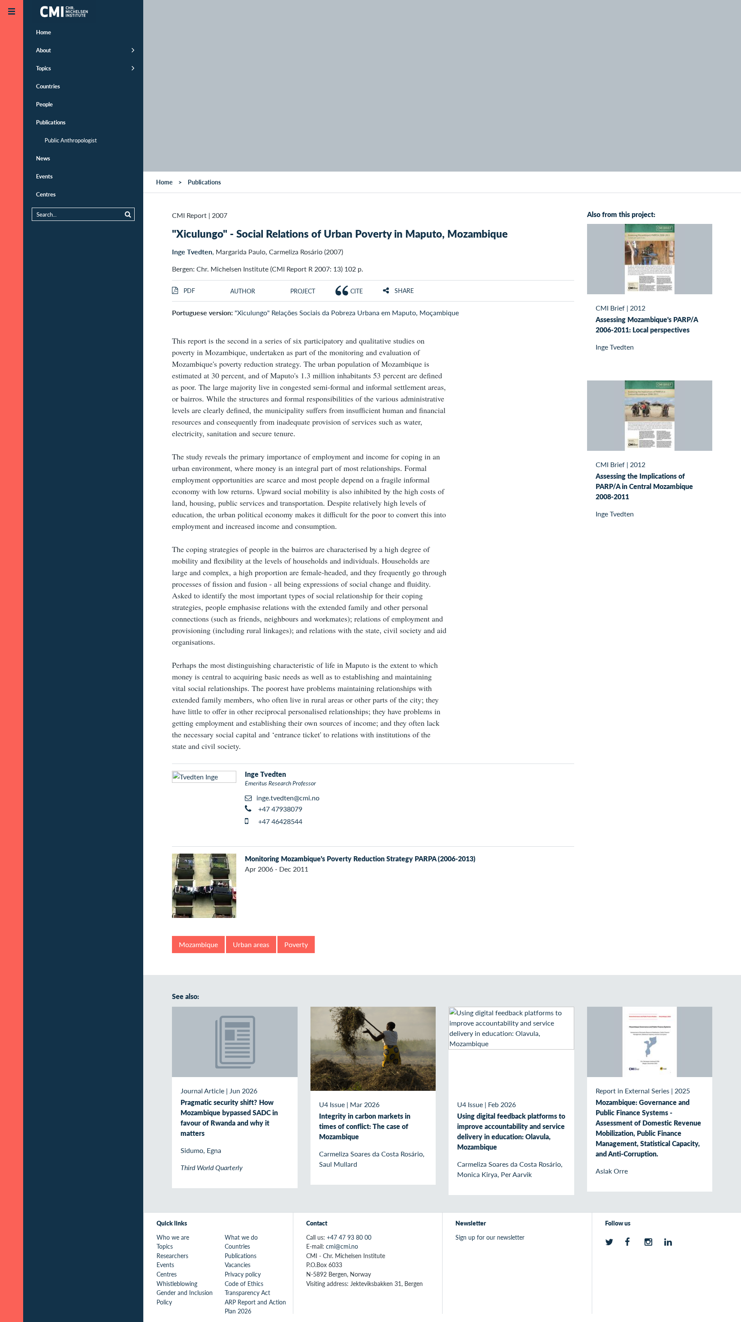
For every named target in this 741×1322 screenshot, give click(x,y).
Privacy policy (243, 1274)
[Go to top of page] (721, 1304)
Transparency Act (247, 1292)
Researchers (172, 1255)
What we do (241, 1237)
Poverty (296, 944)
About (43, 50)
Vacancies (237, 1264)
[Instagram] (650, 1242)
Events (44, 176)
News (43, 158)
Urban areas (251, 944)
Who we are (173, 1237)
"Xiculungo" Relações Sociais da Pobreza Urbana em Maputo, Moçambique (347, 312)
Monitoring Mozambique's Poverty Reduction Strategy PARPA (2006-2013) (360, 858)
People (44, 104)
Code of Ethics (244, 1283)
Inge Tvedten (192, 252)
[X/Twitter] (610, 1242)
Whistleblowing (177, 1283)
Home (43, 32)
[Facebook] (630, 1242)
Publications (51, 122)
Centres (46, 194)
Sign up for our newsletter (489, 1237)
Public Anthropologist (71, 140)
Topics (43, 68)
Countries (48, 86)
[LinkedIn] (669, 1242)
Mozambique (198, 944)
